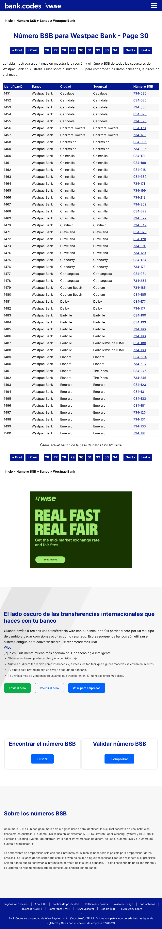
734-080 (139, 93)
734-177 (139, 308)
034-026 (140, 114)
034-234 (139, 274)
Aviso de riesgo (123, 904)
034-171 (139, 156)
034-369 (140, 177)
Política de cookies (96, 904)
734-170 (139, 135)
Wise (7, 647)
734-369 (139, 204)
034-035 (140, 100)
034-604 (140, 357)
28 (64, 50)
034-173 (139, 260)
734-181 (139, 433)
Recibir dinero (49, 688)
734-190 (139, 329)
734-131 (139, 419)
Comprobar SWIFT (59, 908)
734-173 (139, 267)
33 (107, 50)
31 (89, 50)
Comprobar (119, 759)
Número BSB (26, 21)
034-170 (139, 128)
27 (56, 50)
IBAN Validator (85, 908)
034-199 (139, 163)
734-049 (139, 225)
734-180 (139, 350)
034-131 (139, 392)
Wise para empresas (86, 688)
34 (115, 50)
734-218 (139, 197)
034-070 (139, 232)
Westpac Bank (64, 21)
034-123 (139, 385)
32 (98, 50)
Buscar (42, 759)
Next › (130, 50)
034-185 (139, 294)
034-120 (139, 239)
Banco (44, 21)
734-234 (139, 281)
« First (17, 50)
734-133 (139, 426)
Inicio (9, 21)
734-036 (139, 149)
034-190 (139, 315)
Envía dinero (17, 688)
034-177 (139, 301)
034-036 (140, 142)
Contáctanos (147, 904)
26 (47, 50)
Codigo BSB (108, 908)
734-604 (139, 364)
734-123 (139, 412)
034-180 (139, 343)
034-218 (139, 170)
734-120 (139, 253)
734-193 (139, 336)
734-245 (139, 378)
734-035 (139, 107)
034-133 (139, 398)
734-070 (139, 246)
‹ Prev (32, 50)
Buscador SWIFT (32, 908)
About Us (40, 904)
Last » (145, 50)
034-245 (139, 371)
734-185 (139, 288)
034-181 (139, 405)
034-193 (139, 322)
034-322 (140, 211)
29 (73, 50)
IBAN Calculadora (131, 908)
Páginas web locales (16, 904)
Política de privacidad (66, 904)
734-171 (139, 183)
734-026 (139, 121)
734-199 (139, 190)
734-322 (139, 218)
